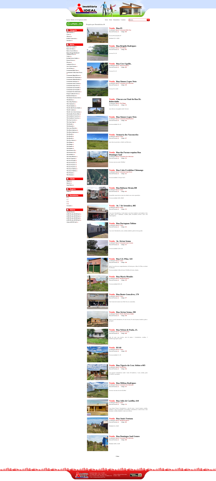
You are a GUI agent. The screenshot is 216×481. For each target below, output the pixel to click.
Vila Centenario (70, 103)
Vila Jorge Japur (71, 122)
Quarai (68, 183)
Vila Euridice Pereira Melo (73, 114)
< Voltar (117, 456)
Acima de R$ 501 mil (72, 222)
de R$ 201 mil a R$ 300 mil (73, 216)
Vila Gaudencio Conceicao (73, 116)
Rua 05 (119, 28)
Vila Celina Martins (71, 101)
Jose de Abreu (70, 68)
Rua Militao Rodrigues (126, 383)
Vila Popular (70, 146)
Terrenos (69, 40)
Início (106, 20)
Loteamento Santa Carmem (73, 83)
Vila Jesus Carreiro (71, 120)
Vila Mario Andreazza (72, 132)
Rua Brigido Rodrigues (126, 46)
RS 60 (118, 347)
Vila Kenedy (69, 124)
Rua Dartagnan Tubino (126, 223)
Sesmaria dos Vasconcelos (127, 135)
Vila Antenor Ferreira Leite (73, 97)
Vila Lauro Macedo (71, 128)
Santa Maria (70, 185)
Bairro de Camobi (71, 46)
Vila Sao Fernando (71, 160)
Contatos (123, 20)
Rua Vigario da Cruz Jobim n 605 (130, 365)
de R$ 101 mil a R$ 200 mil (73, 214)
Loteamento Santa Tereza (73, 85)
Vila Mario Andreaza (72, 130)
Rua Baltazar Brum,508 (126, 188)
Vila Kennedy (70, 126)
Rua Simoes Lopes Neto (126, 81)
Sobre (110, 20)
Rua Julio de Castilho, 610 (127, 401)
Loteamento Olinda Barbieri (73, 79)
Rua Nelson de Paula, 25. (127, 330)
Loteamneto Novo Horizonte (73, 91)
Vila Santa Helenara (71, 156)
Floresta (69, 62)
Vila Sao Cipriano (71, 158)
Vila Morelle (70, 134)
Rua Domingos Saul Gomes (128, 436)
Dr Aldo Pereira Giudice (72, 58)
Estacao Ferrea (70, 60)
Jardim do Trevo (71, 64)
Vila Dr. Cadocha (71, 110)
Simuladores (116, 20)
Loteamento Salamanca (72, 81)
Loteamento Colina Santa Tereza (74, 72)
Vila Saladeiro (70, 154)
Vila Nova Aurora (71, 140)
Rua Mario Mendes (124, 277)
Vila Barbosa (70, 99)
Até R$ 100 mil (70, 212)
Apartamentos (70, 32)
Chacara (69, 36)
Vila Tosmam (70, 172)
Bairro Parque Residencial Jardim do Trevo (73, 53)
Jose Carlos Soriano (71, 66)
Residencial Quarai (71, 95)
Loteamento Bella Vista (72, 70)
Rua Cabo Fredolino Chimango (129, 170)
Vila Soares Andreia (71, 168)
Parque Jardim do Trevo (72, 93)
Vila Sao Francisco (71, 162)
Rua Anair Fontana (124, 418)
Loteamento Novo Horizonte (73, 77)
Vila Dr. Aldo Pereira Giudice (74, 107)
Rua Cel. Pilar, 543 (124, 259)
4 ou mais (69, 205)
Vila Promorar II (71, 150)
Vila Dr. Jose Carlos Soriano (73, 112)
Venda (68, 191)
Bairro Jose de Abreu (72, 50)
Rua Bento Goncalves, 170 (127, 294)
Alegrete (69, 181)
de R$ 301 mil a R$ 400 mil (73, 218)
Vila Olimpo (69, 142)
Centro (68, 56)
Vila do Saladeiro (71, 105)
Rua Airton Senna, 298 (126, 312)
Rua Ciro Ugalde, (123, 64)
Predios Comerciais (71, 38)
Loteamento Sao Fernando (73, 87)
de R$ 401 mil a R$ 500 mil (73, 220)
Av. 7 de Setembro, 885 (126, 206)
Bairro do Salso (70, 48)
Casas (68, 34)
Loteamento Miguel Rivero (73, 75)
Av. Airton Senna (123, 241)
